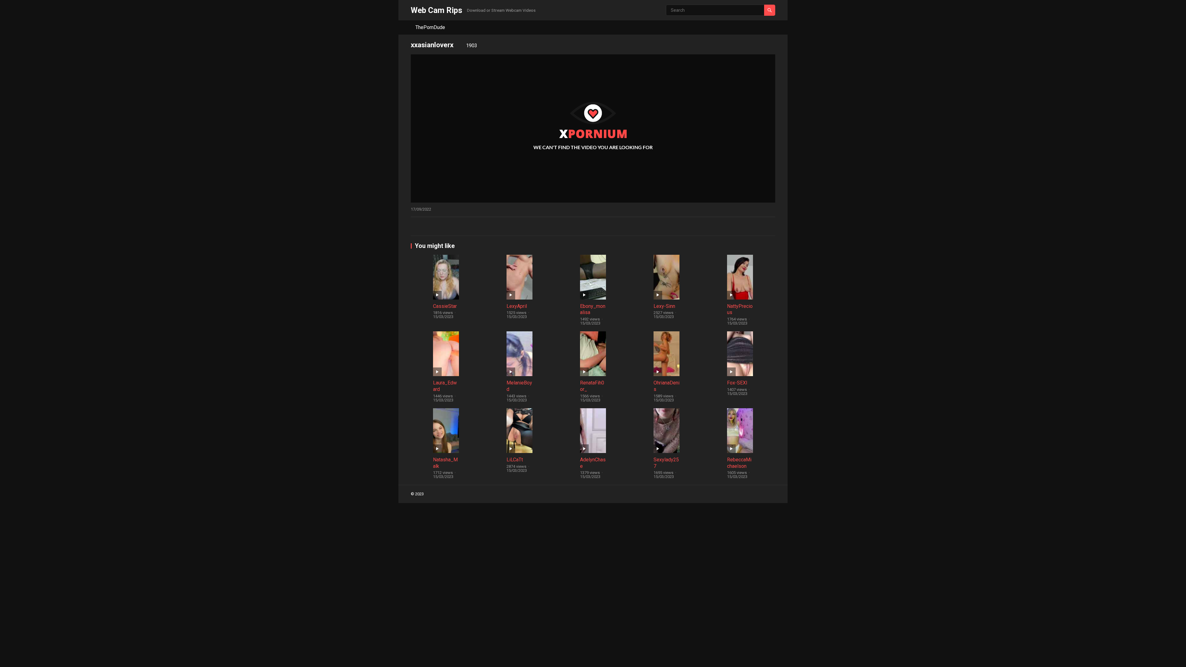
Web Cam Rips (436, 10)
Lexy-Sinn (664, 306)
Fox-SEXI (737, 383)
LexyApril (517, 306)
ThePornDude (430, 27)
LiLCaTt (515, 460)
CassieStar (445, 306)
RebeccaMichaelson (739, 463)
